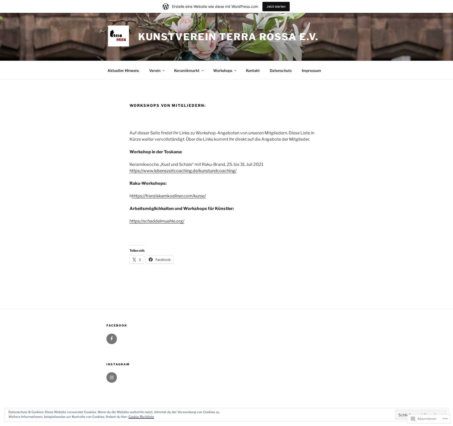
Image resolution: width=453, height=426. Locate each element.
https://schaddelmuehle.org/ (157, 221)
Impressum (311, 70)
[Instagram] (111, 377)
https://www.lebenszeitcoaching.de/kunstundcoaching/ (183, 170)
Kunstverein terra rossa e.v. (228, 37)
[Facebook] (111, 339)
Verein (154, 70)
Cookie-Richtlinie (141, 417)
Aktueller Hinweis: (123, 70)
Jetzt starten (276, 6)
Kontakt (253, 70)
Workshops (222, 70)
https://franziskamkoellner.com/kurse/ (169, 195)
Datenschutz (281, 70)
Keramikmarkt (186, 70)
